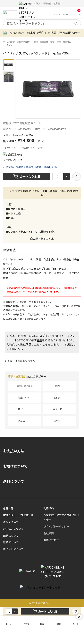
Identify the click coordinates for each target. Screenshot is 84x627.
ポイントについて (13, 549)
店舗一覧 (8, 508)
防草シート (11, 44)
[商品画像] (8, 64)
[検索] (76, 23)
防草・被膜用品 (64, 41)
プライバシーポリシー (56, 526)
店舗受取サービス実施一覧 (18, 515)
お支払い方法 (13, 450)
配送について (10, 535)
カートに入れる (30, 176)
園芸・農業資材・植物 (44, 41)
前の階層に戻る (24, 386)
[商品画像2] (8, 76)
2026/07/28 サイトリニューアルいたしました (40, 33)
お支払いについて (13, 529)
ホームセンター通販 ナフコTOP (17, 41)
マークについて (12, 159)
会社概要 (49, 533)
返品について (10, 542)
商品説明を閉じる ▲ (42, 238)
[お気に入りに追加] (76, 176)
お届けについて (15, 465)
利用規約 (49, 508)
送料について (13, 481)
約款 (39, 340)
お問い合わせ (51, 540)
